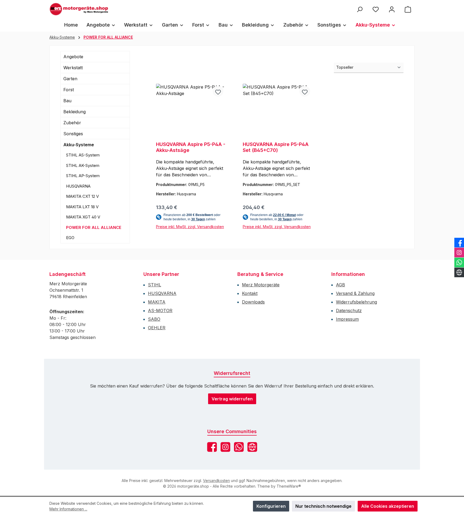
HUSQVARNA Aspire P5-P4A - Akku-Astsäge (190, 147)
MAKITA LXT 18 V (82, 206)
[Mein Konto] (391, 9)
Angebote (73, 56)
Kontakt (250, 293)
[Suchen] (359, 9)
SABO (154, 319)
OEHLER (156, 327)
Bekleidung (74, 111)
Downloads (253, 302)
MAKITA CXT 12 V (82, 196)
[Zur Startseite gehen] (78, 9)
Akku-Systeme (78, 144)
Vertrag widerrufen (232, 398)
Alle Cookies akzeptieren (387, 506)
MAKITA (156, 302)
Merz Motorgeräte (261, 284)
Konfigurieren (271, 506)
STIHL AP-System (83, 175)
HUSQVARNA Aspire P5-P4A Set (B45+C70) (276, 147)
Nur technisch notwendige (323, 506)
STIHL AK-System (82, 165)
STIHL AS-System (83, 155)
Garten (70, 78)
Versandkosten (216, 480)
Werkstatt (73, 67)
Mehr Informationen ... (68, 509)
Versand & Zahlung (355, 293)
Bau (67, 100)
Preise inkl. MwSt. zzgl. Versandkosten (190, 226)
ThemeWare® (289, 486)
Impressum (347, 319)
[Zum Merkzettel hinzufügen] (218, 91)
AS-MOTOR (160, 310)
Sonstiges (73, 133)
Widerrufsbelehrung (356, 302)
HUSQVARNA (78, 186)
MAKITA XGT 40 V (83, 217)
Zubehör (72, 122)
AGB (340, 284)
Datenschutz (349, 310)
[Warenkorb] (408, 9)
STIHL (154, 284)
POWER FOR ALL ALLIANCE (93, 227)
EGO (70, 237)
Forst (68, 89)
